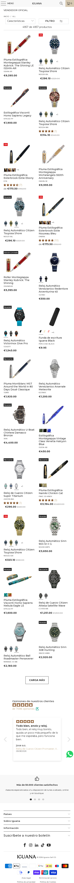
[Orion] (10, 594)
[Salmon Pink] (49, 332)
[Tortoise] (10, 169)
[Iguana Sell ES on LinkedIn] (36, 845)
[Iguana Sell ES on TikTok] (42, 845)
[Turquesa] (6, 486)
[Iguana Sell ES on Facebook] (25, 845)
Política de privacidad (26, 882)
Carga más (37, 680)
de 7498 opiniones (23, 708)
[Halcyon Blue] (49, 430)
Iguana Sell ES (49, 857)
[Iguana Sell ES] (37, 3)
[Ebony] (6, 169)
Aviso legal (26, 878)
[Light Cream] (45, 332)
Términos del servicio (48, 878)
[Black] (41, 332)
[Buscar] (61, 3)
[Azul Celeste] (16, 648)
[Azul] (41, 61)
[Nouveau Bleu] (14, 169)
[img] (38, 705)
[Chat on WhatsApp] (69, 755)
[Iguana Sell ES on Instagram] (30, 845)
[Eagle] (6, 594)
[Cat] (45, 485)
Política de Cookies (48, 882)
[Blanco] (16, 486)
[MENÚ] (1, 3)
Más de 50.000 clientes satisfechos (37, 785)
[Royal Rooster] (41, 485)
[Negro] (46, 278)
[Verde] (46, 61)
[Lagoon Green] (41, 430)
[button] (46, 131)
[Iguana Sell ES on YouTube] (48, 845)
